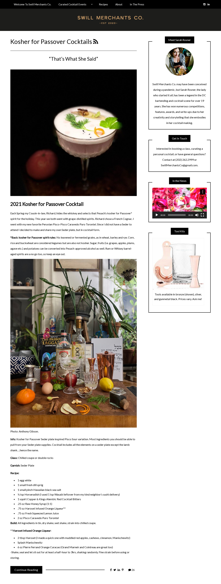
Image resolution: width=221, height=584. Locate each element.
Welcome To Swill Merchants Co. (32, 4)
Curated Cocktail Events (72, 4)
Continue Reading (26, 569)
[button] (179, 203)
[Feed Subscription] (95, 41)
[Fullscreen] (202, 215)
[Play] (156, 215)
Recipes (103, 4)
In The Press (137, 4)
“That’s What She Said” (73, 59)
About (118, 4)
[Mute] (197, 215)
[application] (179, 203)
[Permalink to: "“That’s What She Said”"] (73, 132)
